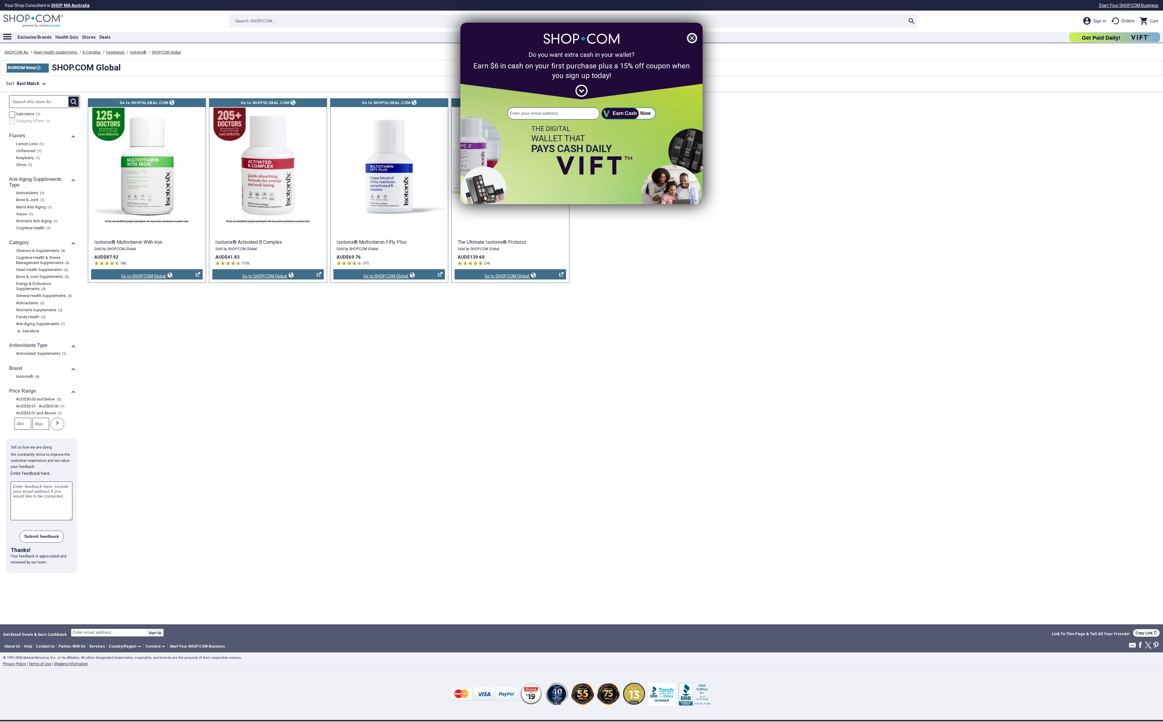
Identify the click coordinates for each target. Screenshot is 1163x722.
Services (97, 646)
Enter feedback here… (31, 473)
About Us (12, 646)
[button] (126, 646)
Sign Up (155, 633)
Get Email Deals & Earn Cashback (35, 634)
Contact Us (45, 646)
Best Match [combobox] (32, 83)
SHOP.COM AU (17, 52)
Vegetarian (115, 52)
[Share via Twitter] (1148, 645)
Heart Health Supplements (56, 52)
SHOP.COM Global (166, 52)
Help (28, 646)
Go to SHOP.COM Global (129, 276)
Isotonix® (138, 52)
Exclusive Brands (35, 37)
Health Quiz (66, 37)
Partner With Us (71, 646)
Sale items (27, 114)
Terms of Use (40, 664)
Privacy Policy (14, 664)
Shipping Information (71, 664)
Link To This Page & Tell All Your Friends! (1091, 634)
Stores (89, 37)
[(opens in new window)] (147, 166)
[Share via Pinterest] (1156, 645)
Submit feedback (41, 536)
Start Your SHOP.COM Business (1128, 5)
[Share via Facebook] (1140, 645)
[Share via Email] (1132, 647)
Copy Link (1146, 633)
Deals (105, 37)
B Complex (92, 52)
